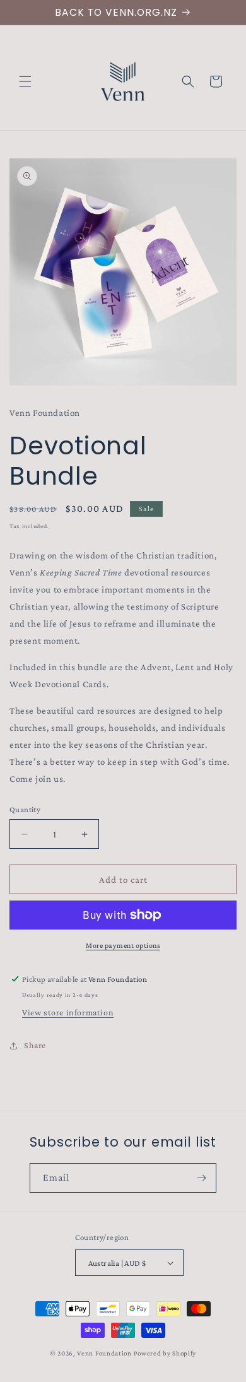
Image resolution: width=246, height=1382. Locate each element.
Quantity (24, 809)
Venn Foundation (104, 1353)
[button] (25, 81)
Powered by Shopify (165, 1353)
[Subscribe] (202, 1178)
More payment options (123, 945)
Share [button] (35, 1045)
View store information (68, 1012)
